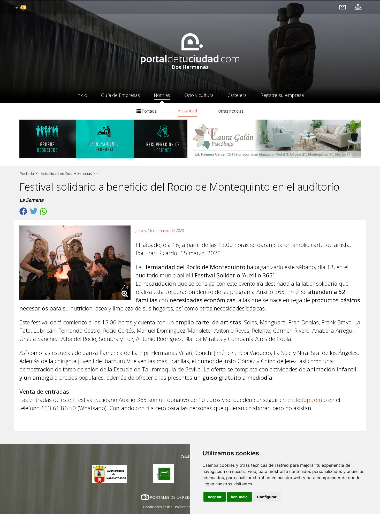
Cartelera (237, 95)
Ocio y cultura (199, 95)
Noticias (162, 95)
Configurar (267, 497)
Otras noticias (231, 111)
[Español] (20, 8)
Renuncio (239, 497)
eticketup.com (304, 399)
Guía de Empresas (120, 95)
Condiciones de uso (157, 507)
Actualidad (187, 111)
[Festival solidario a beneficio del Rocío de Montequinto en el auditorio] (77, 263)
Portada (149, 111)
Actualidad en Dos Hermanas (66, 173)
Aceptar (215, 497)
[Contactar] (342, 7)
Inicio (81, 95)
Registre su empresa (282, 95)
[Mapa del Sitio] (358, 7)
